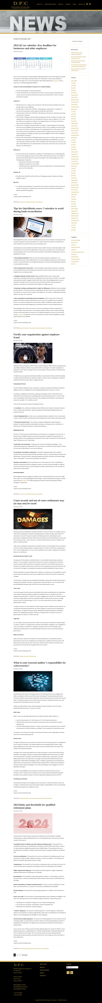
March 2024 (74, 149)
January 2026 (74, 97)
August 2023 (74, 166)
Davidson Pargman (30, 202)
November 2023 (75, 159)
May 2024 (73, 144)
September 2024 (75, 135)
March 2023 (74, 177)
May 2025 (73, 116)
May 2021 (73, 230)
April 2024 (73, 147)
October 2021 (74, 218)
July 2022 (73, 196)
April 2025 (73, 118)
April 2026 (73, 90)
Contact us (21, 314)
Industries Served (44, 970)
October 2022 (74, 189)
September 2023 (75, 163)
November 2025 (75, 102)
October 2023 (74, 161)
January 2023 (74, 182)
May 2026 (73, 88)
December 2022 (74, 185)
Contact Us (43, 975)
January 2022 (74, 211)
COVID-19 (73, 245)
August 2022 (74, 194)
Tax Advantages (32, 656)
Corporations (22, 202)
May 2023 (73, 173)
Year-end (73, 263)
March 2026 (74, 92)
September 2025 (75, 106)
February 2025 (74, 123)
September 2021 (75, 220)
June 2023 (73, 170)
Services (42, 972)
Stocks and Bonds (75, 259)
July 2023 (73, 168)
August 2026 (74, 80)
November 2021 (75, 215)
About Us (42, 967)
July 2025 (73, 111)
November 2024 (75, 130)
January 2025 (74, 125)
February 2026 (74, 95)
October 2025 (74, 104)
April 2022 (73, 204)
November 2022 (75, 187)
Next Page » (24, 955)
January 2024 (74, 154)
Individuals (73, 249)
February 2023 (74, 180)
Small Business (39, 202)
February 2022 (74, 208)
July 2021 (73, 225)
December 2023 (74, 156)
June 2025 (73, 114)
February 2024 (74, 151)
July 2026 (73, 83)
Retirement (38, 948)
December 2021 (74, 213)
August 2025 (74, 109)
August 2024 (74, 137)
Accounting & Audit (23, 328)
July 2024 (73, 140)
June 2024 (73, 142)
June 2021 (73, 227)
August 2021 (74, 222)
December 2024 (74, 128)
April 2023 (73, 175)
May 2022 (73, 201)
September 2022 (75, 192)
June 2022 (73, 199)
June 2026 (73, 85)
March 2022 (74, 206)
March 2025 (74, 121)
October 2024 (74, 132)
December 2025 (74, 99)
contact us (56, 80)
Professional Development (77, 252)
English (70, 967)
